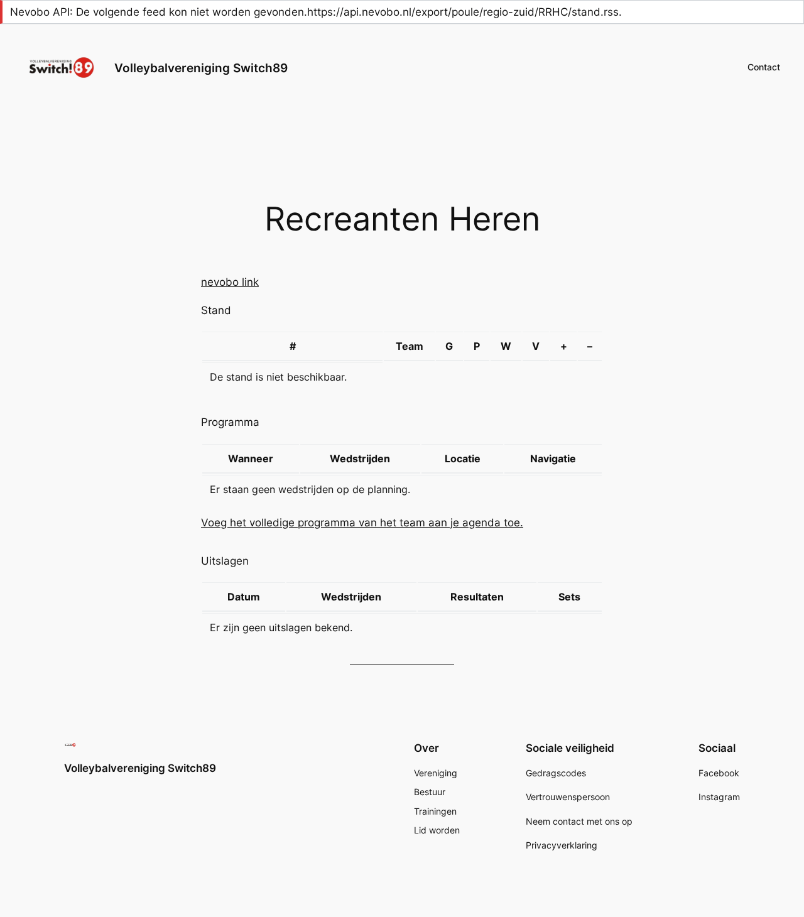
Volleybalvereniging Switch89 (201, 67)
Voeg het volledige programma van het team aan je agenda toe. (362, 522)
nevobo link (230, 282)
